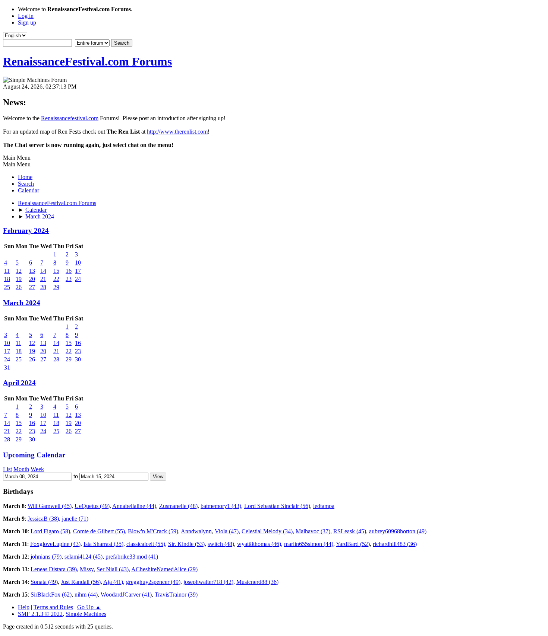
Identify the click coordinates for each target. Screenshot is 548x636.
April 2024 (19, 383)
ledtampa (323, 506)
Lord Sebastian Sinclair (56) (277, 506)
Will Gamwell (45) (50, 506)
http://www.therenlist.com (177, 131)
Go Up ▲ (89, 607)
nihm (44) (86, 594)
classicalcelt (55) (145, 544)
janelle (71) (75, 518)
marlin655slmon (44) (308, 544)
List (7, 469)
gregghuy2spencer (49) (153, 582)
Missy (87, 569)
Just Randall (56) (81, 582)
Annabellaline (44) (134, 506)
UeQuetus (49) (92, 506)
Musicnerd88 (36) (257, 582)
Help (23, 607)
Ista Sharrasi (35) (103, 544)
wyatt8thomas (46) (259, 544)
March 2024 (21, 303)
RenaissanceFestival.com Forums (87, 61)
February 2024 (26, 230)
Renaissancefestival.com (69, 118)
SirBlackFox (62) (51, 594)
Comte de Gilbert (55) (99, 531)
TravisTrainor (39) (176, 594)
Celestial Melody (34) (267, 531)
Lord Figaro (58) (50, 531)
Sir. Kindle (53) (186, 544)
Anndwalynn (196, 531)
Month (21, 469)
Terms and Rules (53, 607)
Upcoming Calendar (34, 455)
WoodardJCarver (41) (126, 594)
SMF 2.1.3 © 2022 (40, 614)
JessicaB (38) (43, 518)
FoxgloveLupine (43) (55, 544)
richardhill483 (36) (395, 544)
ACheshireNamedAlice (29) (164, 569)
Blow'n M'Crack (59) (153, 531)
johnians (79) (46, 556)
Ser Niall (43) (113, 569)
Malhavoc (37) (313, 531)
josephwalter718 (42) (208, 582)
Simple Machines (86, 614)
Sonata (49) (44, 582)
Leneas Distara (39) (54, 569)
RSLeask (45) (349, 531)
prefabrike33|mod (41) (131, 556)
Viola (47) (227, 531)
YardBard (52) (353, 544)
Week (37, 469)
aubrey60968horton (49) (397, 531)
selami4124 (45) (83, 556)
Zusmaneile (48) (178, 506)
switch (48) (221, 544)
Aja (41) (113, 582)
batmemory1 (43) (221, 506)
